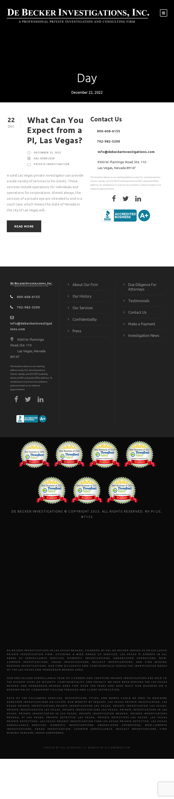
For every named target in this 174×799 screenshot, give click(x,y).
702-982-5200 (108, 141)
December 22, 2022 (47, 153)
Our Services (82, 308)
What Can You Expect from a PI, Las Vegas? (55, 131)
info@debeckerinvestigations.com (126, 152)
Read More (24, 226)
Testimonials (139, 301)
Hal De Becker (70, 748)
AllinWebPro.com (117, 748)
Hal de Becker (117, 650)
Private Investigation (51, 164)
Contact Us (137, 312)
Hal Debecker (44, 159)
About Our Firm (85, 285)
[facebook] (116, 200)
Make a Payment (141, 324)
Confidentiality (84, 319)
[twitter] (127, 200)
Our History (82, 296)
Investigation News (143, 335)
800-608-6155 (108, 131)
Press (76, 331)
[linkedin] (140, 200)
